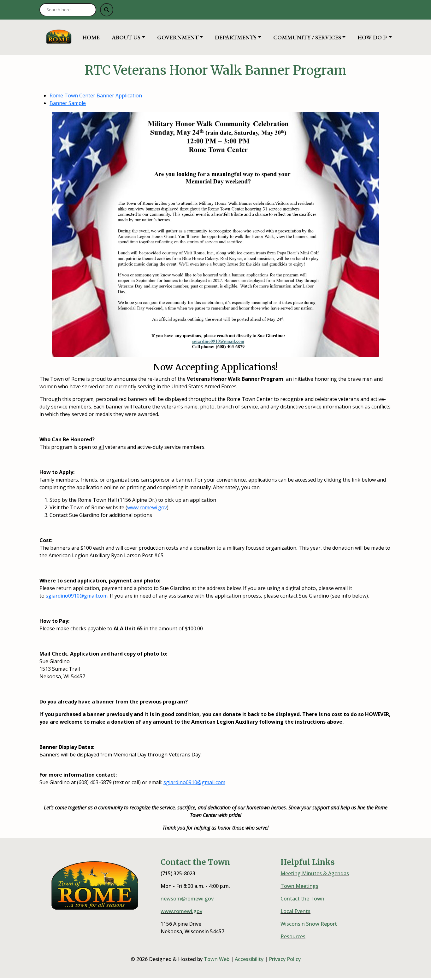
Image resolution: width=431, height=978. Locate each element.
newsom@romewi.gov (187, 898)
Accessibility (249, 959)
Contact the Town (302, 898)
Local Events (295, 911)
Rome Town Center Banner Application (96, 95)
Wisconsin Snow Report (308, 923)
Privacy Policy (285, 959)
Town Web (216, 959)
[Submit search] (106, 9)
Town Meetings (299, 886)
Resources (292, 936)
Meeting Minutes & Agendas (314, 873)
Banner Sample (68, 103)
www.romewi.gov (147, 507)
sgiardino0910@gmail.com (77, 595)
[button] (132, 37)
